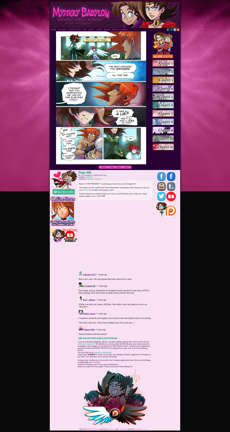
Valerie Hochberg (93, 429)
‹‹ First (103, 167)
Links (99, 30)
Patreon (85, 190)
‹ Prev (111, 167)
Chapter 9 (88, 177)
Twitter (174, 29)
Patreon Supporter (87, 344)
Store (107, 30)
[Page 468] (101, 164)
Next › (119, 167)
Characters (74, 30)
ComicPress (123, 429)
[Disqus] (115, 235)
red (100, 179)
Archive (62, 30)
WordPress (111, 429)
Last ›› (127, 167)
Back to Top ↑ (143, 429)
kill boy (95, 179)
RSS (178, 29)
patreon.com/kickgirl (102, 352)
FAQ (84, 30)
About (91, 30)
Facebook (171, 29)
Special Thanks (120, 30)
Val (82, 175)
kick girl (90, 179)
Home (53, 30)
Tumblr (168, 29)
